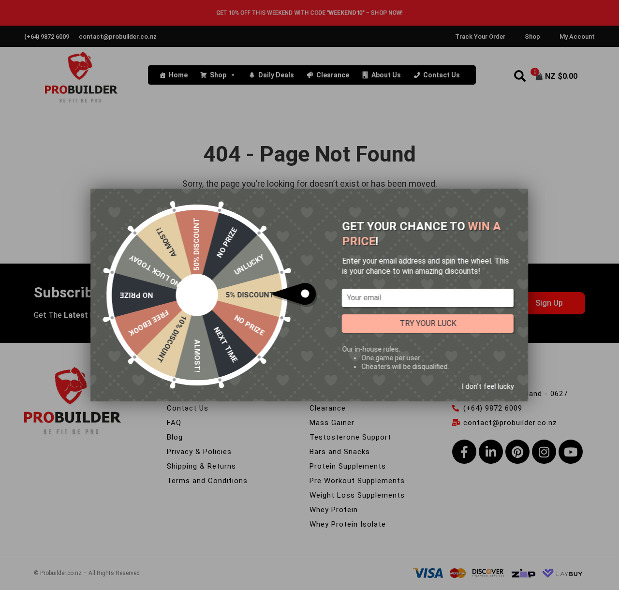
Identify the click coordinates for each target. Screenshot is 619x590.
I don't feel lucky (487, 386)
